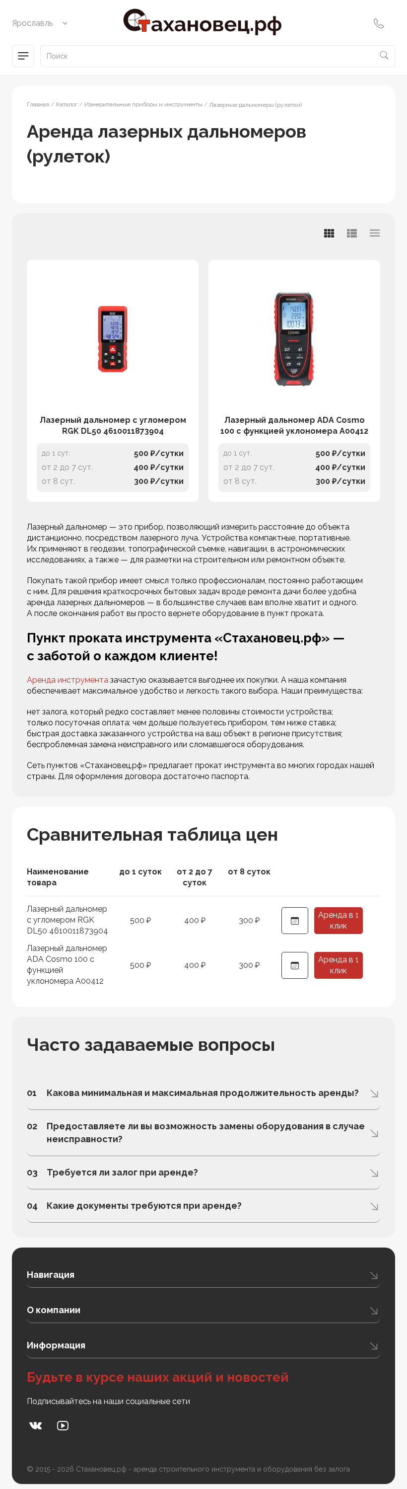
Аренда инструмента (67, 680)
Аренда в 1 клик (338, 920)
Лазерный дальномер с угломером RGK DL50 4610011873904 (113, 425)
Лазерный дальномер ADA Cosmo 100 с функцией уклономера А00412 (294, 425)
